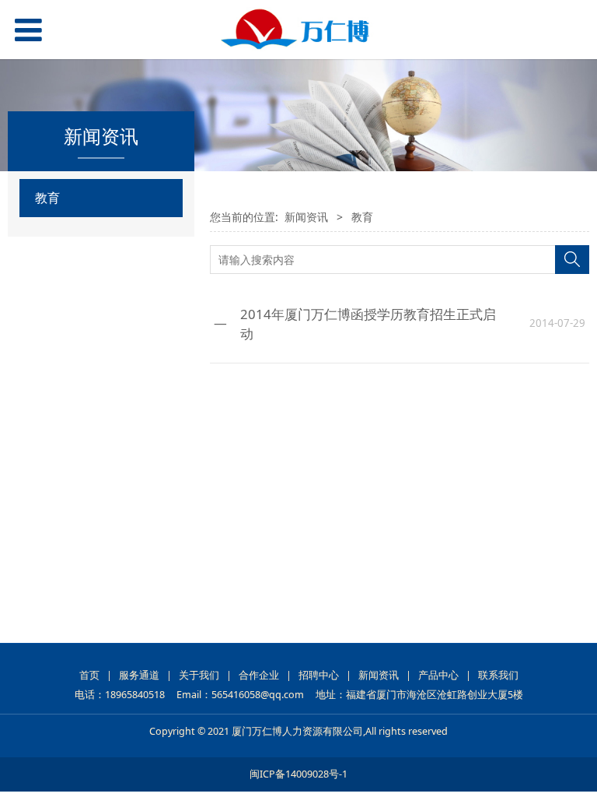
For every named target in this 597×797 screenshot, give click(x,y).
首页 (89, 675)
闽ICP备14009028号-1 (298, 774)
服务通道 (139, 675)
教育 (47, 197)
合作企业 (259, 675)
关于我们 (199, 675)
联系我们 (498, 675)
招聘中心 (318, 675)
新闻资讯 (306, 216)
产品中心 (438, 675)
